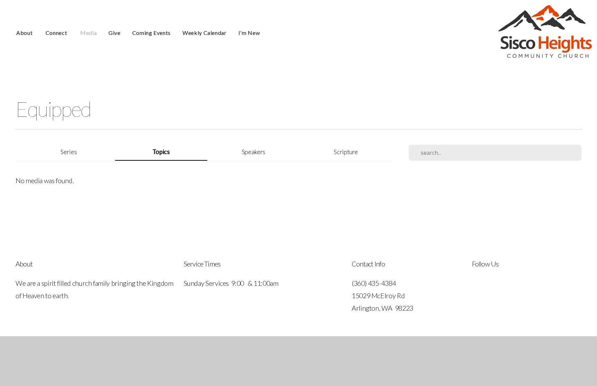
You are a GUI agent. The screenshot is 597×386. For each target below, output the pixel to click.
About (25, 32)
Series (68, 152)
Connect (57, 32)
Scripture (346, 152)
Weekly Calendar (204, 32)
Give (114, 32)
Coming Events (151, 32)
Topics (161, 152)
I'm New (249, 32)
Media (88, 32)
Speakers (253, 152)
